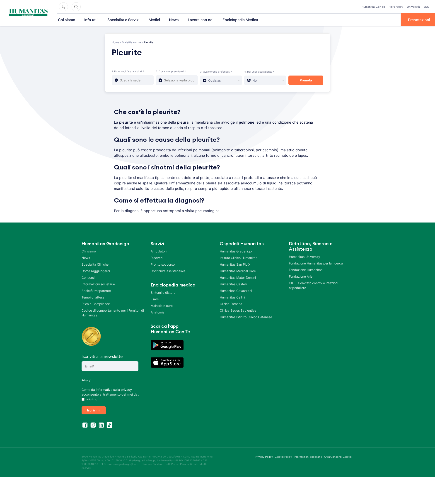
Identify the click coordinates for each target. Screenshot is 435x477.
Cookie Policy (283, 456)
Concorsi (88, 277)
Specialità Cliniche (95, 264)
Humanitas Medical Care (238, 271)
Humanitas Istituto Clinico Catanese (246, 317)
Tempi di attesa (93, 297)
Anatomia (157, 312)
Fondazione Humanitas (305, 270)
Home (115, 42)
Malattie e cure (131, 42)
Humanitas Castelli (233, 284)
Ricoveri (156, 258)
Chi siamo (66, 19)
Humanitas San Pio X (235, 264)
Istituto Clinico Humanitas (238, 258)
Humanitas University (304, 257)
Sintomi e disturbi (163, 292)
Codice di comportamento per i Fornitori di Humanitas (113, 312)
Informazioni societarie (98, 284)
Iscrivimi (93, 410)
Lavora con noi (200, 19)
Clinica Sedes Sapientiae (238, 310)
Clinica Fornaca (231, 304)
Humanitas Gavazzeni (236, 291)
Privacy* (87, 380)
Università (413, 6)
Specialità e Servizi (123, 19)
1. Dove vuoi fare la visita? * (128, 71)
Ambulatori (159, 251)
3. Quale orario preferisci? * (216, 71)
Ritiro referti (396, 6)
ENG (426, 6)
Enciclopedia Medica (240, 19)
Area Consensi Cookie (338, 456)
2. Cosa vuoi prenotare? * (171, 71)
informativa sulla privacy (114, 389)
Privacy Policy (264, 456)
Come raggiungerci (96, 271)
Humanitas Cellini (232, 297)
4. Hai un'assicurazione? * (259, 71)
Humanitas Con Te (373, 6)
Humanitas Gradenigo (236, 251)
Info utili (91, 19)
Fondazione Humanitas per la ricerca (316, 263)
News (174, 19)
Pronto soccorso (163, 264)
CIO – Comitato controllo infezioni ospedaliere (313, 285)
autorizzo (91, 399)
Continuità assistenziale (168, 271)
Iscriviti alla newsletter (103, 356)
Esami (155, 299)
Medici (154, 19)
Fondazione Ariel (301, 276)
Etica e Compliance (96, 304)
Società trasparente (96, 291)
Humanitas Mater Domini (238, 277)
